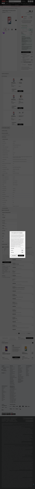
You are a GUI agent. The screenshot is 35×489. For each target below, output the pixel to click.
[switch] (22, 250)
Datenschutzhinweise (13, 246)
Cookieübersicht (19, 246)
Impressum (16, 246)
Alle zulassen (21, 255)
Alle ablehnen (14, 255)
